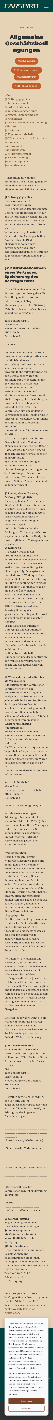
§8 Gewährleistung (17, 157)
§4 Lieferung (12, 130)
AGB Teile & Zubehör (26, 86)
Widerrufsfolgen (15, 149)
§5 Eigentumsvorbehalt (19, 134)
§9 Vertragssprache (17, 161)
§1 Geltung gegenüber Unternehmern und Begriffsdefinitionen (18, 103)
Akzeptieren (26, 1401)
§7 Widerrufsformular (18, 153)
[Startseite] (23, 6)
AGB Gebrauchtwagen (26, 70)
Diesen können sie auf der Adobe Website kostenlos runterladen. (25, 1308)
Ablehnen (26, 1408)
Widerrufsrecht (14, 146)
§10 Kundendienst (15, 165)
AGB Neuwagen (27, 61)
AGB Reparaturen (26, 77)
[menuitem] (26, 1417)
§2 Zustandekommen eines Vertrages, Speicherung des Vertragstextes (21, 114)
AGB (26, 1416)
